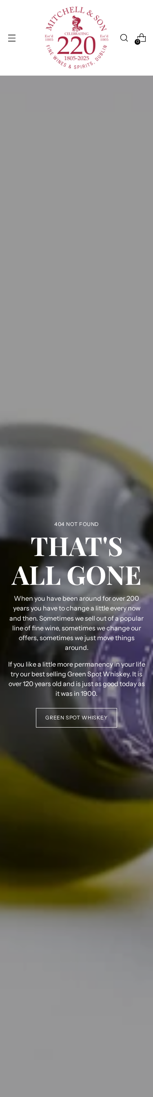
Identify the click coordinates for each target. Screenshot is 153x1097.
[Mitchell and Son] (76, 37)
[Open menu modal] (11, 38)
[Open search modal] (123, 38)
